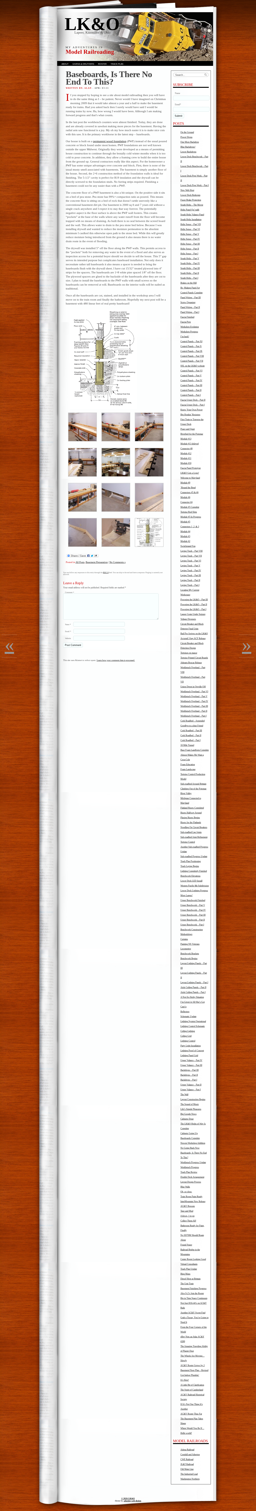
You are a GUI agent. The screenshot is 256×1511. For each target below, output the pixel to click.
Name (68, 624)
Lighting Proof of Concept (192, 1050)
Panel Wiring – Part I (189, 312)
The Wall (184, 1094)
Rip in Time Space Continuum (193, 1298)
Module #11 (185, 458)
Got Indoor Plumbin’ (189, 1375)
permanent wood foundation (109, 141)
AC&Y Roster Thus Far (191, 1414)
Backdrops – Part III (189, 1070)
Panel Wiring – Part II (190, 307)
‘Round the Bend (188, 487)
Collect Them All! (188, 1220)
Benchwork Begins (189, 958)
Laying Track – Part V (190, 565)
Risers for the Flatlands (190, 822)
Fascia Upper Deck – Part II (192, 400)
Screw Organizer (187, 302)
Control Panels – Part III (191, 385)
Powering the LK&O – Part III (194, 599)
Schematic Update (188, 1016)
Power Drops (186, 137)
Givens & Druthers (83, 64)
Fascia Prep (185, 322)
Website (68, 638)
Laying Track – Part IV (190, 570)
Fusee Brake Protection (190, 200)
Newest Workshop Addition (192, 1143)
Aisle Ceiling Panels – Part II (193, 987)
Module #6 (185, 497)
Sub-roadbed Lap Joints (191, 832)
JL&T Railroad (187, 1464)
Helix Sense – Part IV (190, 239)
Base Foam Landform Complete (194, 750)
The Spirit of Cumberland (191, 1389)
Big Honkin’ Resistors (190, 414)
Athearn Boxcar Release (191, 662)
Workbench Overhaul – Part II (193, 711)
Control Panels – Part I (190, 395)
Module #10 (185, 463)
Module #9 (185, 482)
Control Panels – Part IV (191, 380)
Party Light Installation (190, 1045)
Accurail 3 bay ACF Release (193, 638)
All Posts (80, 562)
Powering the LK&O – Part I (193, 609)
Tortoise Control (187, 842)
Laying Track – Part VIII (191, 551)
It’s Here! (184, 1380)
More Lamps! (186, 895)
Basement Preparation (97, 562)
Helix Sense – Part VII (190, 224)
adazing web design (132, 1501)
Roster (102, 64)
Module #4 (185, 531)
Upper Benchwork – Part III (193, 915)
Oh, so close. (186, 1191)
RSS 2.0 (106, 573)
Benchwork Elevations (190, 876)
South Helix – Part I (189, 278)
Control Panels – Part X (191, 346)
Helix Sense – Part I (189, 253)
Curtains (184, 939)
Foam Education (187, 764)
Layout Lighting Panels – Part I (194, 982)
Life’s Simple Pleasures (190, 1109)
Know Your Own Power (191, 409)
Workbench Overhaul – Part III (194, 706)
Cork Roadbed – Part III (191, 730)
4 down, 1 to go (187, 1216)
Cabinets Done (187, 1119)
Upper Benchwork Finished (192, 900)
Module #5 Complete (189, 507)
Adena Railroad (187, 1449)
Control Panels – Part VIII (192, 356)
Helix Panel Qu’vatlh (189, 209)
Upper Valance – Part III (191, 1065)
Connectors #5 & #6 (189, 492)
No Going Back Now (190, 1148)
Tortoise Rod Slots (188, 512)
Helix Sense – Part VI (190, 229)
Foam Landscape (187, 769)
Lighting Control (187, 1041)
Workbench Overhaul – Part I (193, 716)
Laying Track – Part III (190, 575)
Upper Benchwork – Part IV (193, 910)
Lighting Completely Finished (193, 871)
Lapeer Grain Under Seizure (192, 614)
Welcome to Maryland (190, 478)
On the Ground (187, 132)
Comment (69, 592)
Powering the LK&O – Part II (193, 604)
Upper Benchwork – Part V (192, 905)
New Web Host (187, 190)
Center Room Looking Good (193, 1259)
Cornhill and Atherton (190, 1454)
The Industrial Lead (189, 1474)
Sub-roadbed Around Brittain (193, 784)
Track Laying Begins (189, 866)
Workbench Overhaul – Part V (193, 696)
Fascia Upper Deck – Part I (192, 405)
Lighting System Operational (193, 1021)
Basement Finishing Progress (193, 1288)
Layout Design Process (190, 1182)
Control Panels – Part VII (191, 361)
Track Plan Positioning (190, 861)
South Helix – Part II (189, 273)
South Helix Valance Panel (192, 214)
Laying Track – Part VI (190, 560)
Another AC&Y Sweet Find (192, 1312)
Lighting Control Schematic (192, 1026)
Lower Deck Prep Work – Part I (194, 185)
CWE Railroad (186, 1459)
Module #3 (185, 536)
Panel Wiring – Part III (190, 297)
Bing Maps (185, 1274)
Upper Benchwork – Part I (192, 924)
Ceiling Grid (186, 1036)
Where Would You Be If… (192, 1428)
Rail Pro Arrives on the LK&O (194, 633)
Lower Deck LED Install (191, 881)
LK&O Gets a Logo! (189, 473)
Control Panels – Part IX (191, 351)
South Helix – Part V (189, 258)
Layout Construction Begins (192, 1099)
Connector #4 (186, 502)
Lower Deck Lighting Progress (194, 890)
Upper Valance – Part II (190, 1084)
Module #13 (185, 439)
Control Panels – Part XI (191, 341)
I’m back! (184, 336)
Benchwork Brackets (189, 953)
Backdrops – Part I (188, 1080)
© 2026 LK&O (128, 1498)
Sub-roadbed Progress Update (193, 856)
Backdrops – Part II (189, 1075)
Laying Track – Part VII (191, 556)
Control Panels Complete (191, 292)
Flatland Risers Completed (192, 808)
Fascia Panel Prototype (190, 468)
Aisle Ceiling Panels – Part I (193, 992)
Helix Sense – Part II (189, 248)
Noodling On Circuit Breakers (193, 827)
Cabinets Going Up (189, 1133)
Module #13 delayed (189, 443)
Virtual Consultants (189, 1264)
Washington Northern (190, 1479)
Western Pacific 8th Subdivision (194, 885)
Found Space (186, 1244)
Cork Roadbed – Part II (190, 735)
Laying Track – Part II (190, 580)
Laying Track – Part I (189, 585)
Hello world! (186, 1433)
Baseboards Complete (190, 1138)
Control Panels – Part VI (191, 370)
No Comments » (117, 562)
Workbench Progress (189, 1167)
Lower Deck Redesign (190, 195)
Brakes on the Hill (188, 283)
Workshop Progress (189, 331)
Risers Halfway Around (191, 812)
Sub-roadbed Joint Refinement (193, 837)
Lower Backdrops (188, 151)
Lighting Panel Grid (189, 1055)
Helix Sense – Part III (190, 244)
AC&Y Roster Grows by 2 (192, 1365)
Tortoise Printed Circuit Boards (194, 657)
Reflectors (184, 1011)
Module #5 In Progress (190, 517)
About (65, 64)
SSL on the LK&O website (192, 366)
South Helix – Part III (190, 268)
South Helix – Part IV (190, 263)
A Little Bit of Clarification (192, 1385)
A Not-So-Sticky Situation (192, 997)
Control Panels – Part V (191, 375)
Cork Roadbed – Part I (190, 740)
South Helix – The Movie (191, 205)
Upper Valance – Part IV (191, 1060)
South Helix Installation (190, 219)
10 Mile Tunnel (187, 745)
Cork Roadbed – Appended (192, 720)
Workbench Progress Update (193, 1162)
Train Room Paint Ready (191, 1196)
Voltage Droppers (188, 619)
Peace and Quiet (187, 429)
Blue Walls (185, 1186)
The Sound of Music (189, 1104)
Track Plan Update (188, 1269)
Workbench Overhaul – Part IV (194, 701)
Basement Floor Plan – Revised (194, 1370)
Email (68, 631)
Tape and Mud (186, 1211)
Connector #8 (186, 448)
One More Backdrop (189, 142)
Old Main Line (187, 1469)
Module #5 (185, 521)
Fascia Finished (187, 317)
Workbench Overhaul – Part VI (194, 691)
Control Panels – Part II (190, 390)
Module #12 (185, 453)
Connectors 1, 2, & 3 (189, 526)
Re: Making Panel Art (190, 287)
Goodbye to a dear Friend (191, 725)
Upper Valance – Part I (190, 1089)
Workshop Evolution (189, 327)
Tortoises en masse (188, 653)
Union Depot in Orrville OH (193, 686)
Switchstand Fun (187, 546)
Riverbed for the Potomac (191, 434)
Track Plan (117, 64)
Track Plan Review (188, 1172)
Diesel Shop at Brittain (190, 1278)
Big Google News (188, 1114)
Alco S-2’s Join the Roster (192, 1293)
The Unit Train (187, 1283)
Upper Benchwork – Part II (192, 920)
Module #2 (185, 541)
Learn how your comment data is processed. (116, 660)
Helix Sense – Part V (189, 234)
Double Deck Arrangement (192, 1177)
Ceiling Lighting (187, 1031)
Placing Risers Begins (190, 817)
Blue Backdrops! (187, 147)
